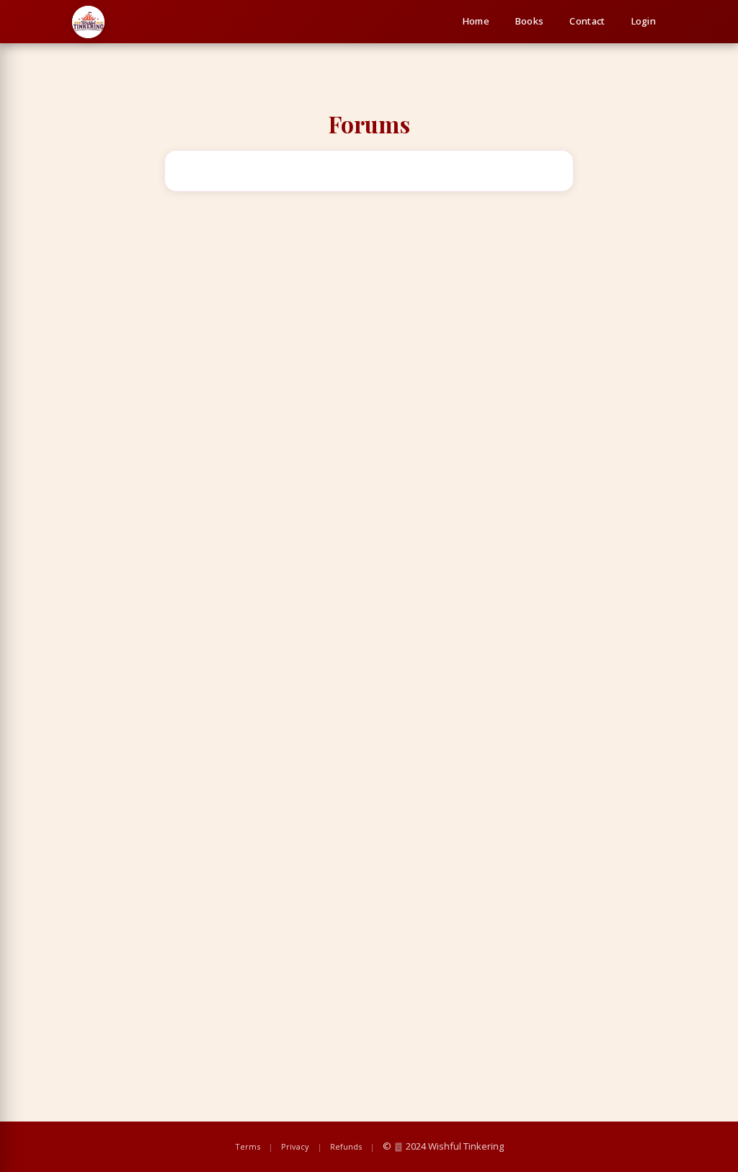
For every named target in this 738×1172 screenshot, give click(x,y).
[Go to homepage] (88, 22)
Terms (247, 1146)
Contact (587, 20)
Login (644, 20)
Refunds (346, 1146)
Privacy (295, 1146)
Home (476, 20)
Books (529, 20)
